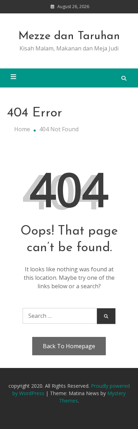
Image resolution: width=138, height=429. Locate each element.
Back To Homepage (69, 346)
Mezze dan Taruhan (69, 36)
